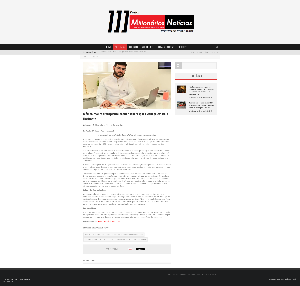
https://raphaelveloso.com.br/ (109, 221)
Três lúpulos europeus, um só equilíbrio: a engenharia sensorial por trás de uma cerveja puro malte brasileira (201, 90)
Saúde (122, 125)
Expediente (183, 47)
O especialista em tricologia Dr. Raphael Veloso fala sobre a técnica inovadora (115, 239)
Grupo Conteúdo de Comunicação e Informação (282, 279)
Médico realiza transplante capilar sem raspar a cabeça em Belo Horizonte (114, 235)
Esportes (133, 47)
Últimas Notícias (165, 47)
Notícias (119, 47)
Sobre (193, 52)
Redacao (88, 125)
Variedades (147, 47)
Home (108, 47)
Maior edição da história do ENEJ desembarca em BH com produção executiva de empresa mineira (133, 52)
